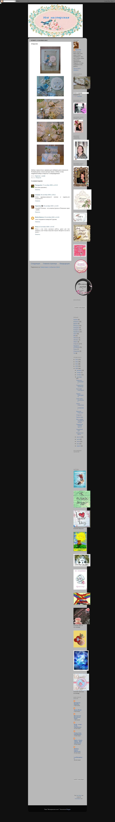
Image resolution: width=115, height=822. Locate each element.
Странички (76, 351)
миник (75, 333)
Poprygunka (38, 185)
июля (78, 439)
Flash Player (78, 795)
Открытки (38, 177)
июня (78, 441)
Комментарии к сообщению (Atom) (50, 267)
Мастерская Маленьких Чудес (77, 717)
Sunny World (77, 710)
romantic (37, 194)
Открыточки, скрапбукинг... (78, 733)
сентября (79, 377)
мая (78, 443)
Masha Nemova (39, 217)
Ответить (37, 189)
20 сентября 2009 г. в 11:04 (51, 217)
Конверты (76, 329)
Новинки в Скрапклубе (79, 382)
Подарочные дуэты (79, 433)
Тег (74, 353)
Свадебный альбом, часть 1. (79, 426)
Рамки (75, 349)
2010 (76, 366)
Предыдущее (65, 263)
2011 (76, 364)
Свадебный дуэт (79, 430)
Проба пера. (79, 417)
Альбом (75, 319)
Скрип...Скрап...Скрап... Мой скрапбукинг (78, 742)
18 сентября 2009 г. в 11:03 (50, 206)
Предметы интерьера (76, 346)
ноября (79, 372)
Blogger (68, 809)
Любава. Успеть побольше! (77, 750)
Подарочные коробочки (79, 386)
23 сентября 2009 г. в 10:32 (46, 226)
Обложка (75, 337)
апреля (79, 446)
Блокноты (76, 321)
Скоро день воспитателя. (80, 400)
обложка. (75, 339)
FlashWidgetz (77, 798)
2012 (76, 361)
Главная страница (50, 263)
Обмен (75, 341)
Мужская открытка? (79, 412)
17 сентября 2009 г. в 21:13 (50, 185)
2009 (76, 368)
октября (79, 374)
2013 (76, 359)
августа (79, 437)
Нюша (37, 226)
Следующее (35, 263)
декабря (79, 370)
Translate (79, 96)
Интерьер (76, 325)
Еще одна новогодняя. (80, 390)
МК (74, 335)
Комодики (76, 327)
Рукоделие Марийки (77, 703)
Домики (75, 323)
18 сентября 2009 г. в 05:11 (48, 194)
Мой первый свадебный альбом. (80, 421)
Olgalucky (38, 206)
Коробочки (76, 331)
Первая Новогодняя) (80, 395)
